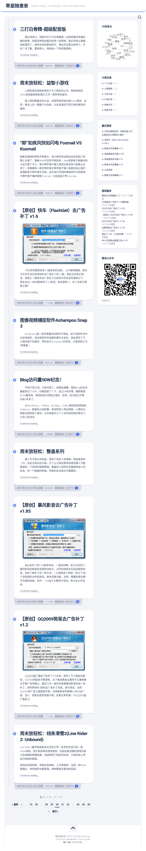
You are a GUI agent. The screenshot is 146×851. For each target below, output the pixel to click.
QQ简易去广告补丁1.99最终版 (115, 202)
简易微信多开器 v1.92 (114, 154)
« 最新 (15, 804)
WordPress (72, 839)
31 (62, 804)
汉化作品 (108, 94)
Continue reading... (29, 54)
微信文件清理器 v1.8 (113, 164)
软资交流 (49, 126)
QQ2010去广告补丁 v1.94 (113, 208)
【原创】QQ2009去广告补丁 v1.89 (117, 215)
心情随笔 (49, 434)
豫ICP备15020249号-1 (73, 842)
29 (51, 804)
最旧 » (55, 811)
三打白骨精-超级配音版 (43, 29)
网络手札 (49, 66)
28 (46, 804)
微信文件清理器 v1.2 (111, 195)
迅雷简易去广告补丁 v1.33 (113, 227)
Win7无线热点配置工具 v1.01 (115, 240)
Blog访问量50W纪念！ (42, 379)
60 (89, 804)
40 (78, 804)
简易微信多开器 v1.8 (113, 159)
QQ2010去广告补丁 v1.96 (113, 221)
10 (31, 804)
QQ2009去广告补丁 (35, 676)
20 (36, 804)
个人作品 (49, 303)
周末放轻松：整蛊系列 (42, 451)
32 (68, 804)
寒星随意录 (17, 6)
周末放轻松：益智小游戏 (44, 83)
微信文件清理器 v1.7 (113, 175)
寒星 (41, 66)
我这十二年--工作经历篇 (112, 234)
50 (83, 804)
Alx (88, 839)
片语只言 (108, 99)
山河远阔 (108, 170)
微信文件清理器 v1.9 (113, 148)
